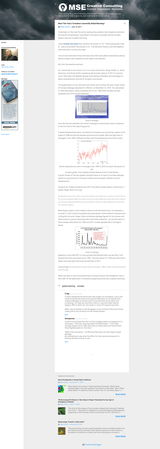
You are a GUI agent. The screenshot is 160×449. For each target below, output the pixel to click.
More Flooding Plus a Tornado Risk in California (74, 380)
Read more (121, 394)
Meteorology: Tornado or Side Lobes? (71, 422)
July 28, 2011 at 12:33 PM (81, 318)
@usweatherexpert (9, 74)
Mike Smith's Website (7, 67)
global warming (68, 286)
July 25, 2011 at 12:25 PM (76, 293)
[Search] (128, 4)
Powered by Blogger (92, 445)
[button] (125, 23)
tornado (80, 286)
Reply (66, 314)
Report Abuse (5, 134)
